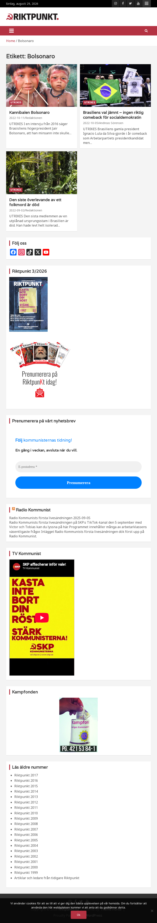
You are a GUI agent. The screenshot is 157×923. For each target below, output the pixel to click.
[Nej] (152, 911)
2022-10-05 (90, 123)
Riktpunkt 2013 (26, 796)
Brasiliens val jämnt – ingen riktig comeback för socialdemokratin (113, 115)
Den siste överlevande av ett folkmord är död (35, 202)
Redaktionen (33, 118)
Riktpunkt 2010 (26, 813)
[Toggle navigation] (11, 30)
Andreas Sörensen (111, 123)
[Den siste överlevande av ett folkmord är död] (41, 172)
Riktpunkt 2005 (26, 840)
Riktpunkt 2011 (26, 807)
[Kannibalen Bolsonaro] (41, 85)
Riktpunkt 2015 (26, 786)
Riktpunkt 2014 (26, 791)
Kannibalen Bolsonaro (29, 112)
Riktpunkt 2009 (26, 818)
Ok (78, 914)
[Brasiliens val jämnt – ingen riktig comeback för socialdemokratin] (115, 85)
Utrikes (15, 102)
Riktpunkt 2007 (26, 829)
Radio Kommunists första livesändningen (40, 518)
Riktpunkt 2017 (26, 775)
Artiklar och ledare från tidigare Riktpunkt (46, 878)
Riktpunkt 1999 (26, 872)
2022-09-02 (16, 210)
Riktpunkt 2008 (26, 824)
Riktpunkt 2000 (26, 867)
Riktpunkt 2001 (26, 861)
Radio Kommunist (33, 510)
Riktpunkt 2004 (26, 845)
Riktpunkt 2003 (26, 851)
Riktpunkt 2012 (26, 802)
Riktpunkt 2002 (26, 856)
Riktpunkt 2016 (26, 780)
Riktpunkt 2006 (26, 834)
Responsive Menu (146, 3)
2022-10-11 (16, 118)
